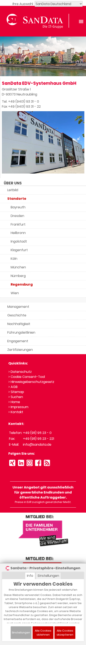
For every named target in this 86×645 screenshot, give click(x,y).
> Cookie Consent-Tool (26, 376)
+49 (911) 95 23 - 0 (37, 432)
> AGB (13, 386)
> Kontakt (15, 412)
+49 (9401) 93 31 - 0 (23, 101)
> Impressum (18, 407)
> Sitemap (16, 391)
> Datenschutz (20, 371)
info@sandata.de (37, 444)
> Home (14, 402)
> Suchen (15, 396)
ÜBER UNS (13, 183)
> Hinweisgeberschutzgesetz (31, 381)
